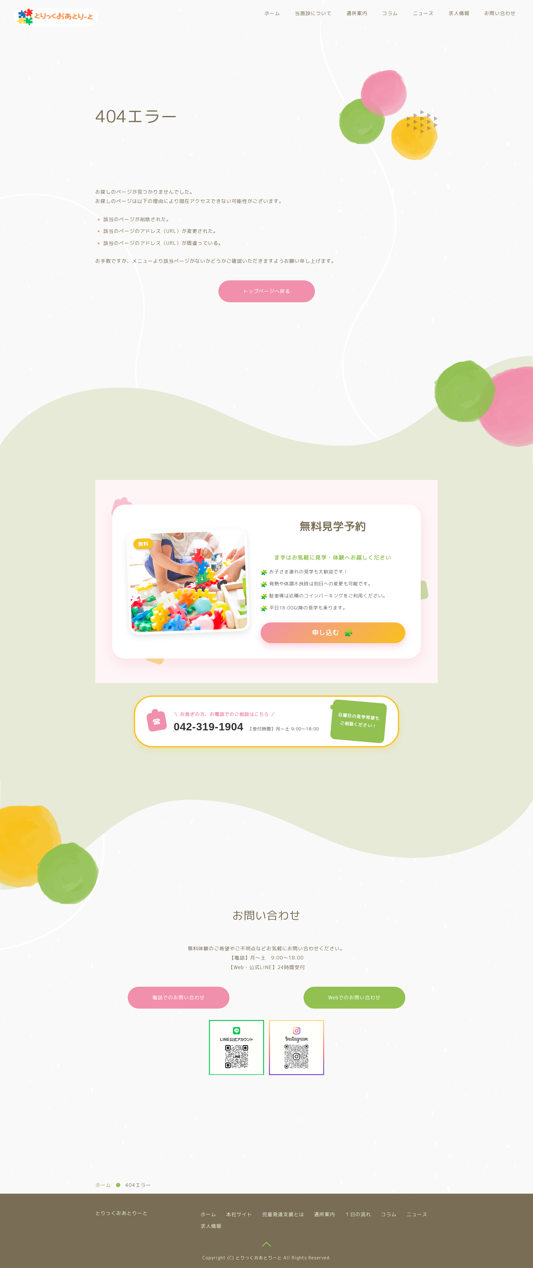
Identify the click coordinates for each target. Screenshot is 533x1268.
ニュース (423, 13)
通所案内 (356, 13)
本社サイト (239, 1214)
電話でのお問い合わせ (178, 997)
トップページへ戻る (266, 291)
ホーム (272, 13)
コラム (390, 13)
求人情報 (458, 13)
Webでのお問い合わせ (354, 997)
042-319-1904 (208, 727)
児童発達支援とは (283, 1214)
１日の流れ (358, 1214)
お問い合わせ (500, 13)
